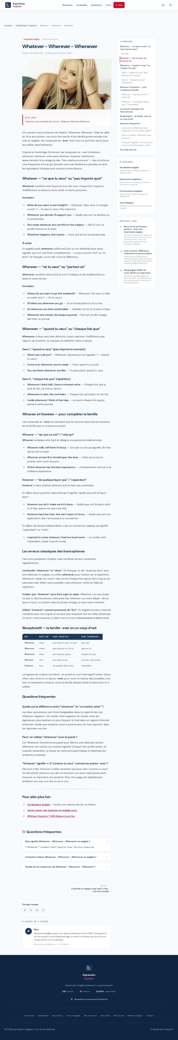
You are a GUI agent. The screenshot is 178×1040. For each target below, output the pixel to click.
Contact (150, 1015)
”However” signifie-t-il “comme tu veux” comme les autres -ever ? (137, 143)
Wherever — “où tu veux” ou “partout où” (133, 59)
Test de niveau (90, 1015)
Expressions (96, 5)
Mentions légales (135, 1015)
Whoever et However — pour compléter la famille (133, 88)
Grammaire (67, 5)
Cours (108, 5)
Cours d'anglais (73, 1015)
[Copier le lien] (43, 910)
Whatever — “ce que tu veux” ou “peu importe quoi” (135, 47)
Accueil (8, 25)
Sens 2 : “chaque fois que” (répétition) (133, 81)
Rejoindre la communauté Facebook (91, 999)
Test (120, 5)
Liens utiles (105, 1015)
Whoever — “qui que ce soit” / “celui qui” (135, 95)
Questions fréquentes (130, 123)
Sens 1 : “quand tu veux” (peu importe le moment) (135, 74)
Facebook (65, 944)
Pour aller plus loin (128, 149)
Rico (36, 929)
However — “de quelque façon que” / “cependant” (135, 103)
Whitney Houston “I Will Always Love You (51, 816)
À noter (125, 53)
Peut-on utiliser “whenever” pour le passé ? (136, 136)
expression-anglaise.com (47, 944)
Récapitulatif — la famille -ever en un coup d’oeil (135, 117)
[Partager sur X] (30, 910)
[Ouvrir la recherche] (170, 5)
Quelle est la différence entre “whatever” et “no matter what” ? (137, 129)
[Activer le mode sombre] (163, 5)
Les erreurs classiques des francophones (132, 110)
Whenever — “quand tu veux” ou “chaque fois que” (135, 66)
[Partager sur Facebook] (24, 910)
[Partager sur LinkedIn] (36, 910)
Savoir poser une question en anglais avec (52, 810)
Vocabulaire (81, 5)
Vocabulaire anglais (26, 25)
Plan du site (118, 1015)
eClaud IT (169, 1029)
